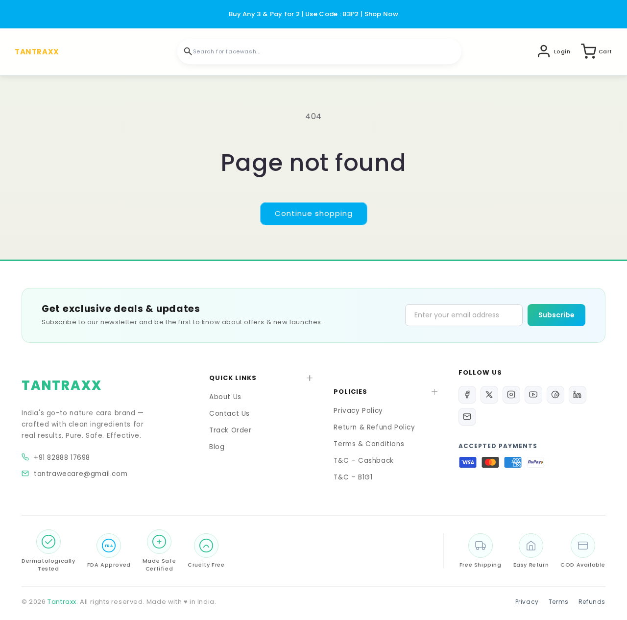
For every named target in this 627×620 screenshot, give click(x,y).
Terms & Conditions (369, 444)
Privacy (527, 601)
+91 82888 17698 (62, 457)
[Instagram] (511, 395)
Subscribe (556, 315)
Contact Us (229, 413)
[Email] (467, 417)
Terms (559, 601)
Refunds (592, 601)
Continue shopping (314, 213)
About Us (225, 397)
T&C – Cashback (363, 460)
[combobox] (319, 51)
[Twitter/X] (489, 395)
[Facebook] (467, 395)
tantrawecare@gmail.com (80, 473)
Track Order (230, 430)
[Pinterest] (555, 395)
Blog (216, 447)
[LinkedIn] (577, 395)
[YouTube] (533, 395)
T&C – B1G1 (353, 477)
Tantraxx (62, 601)
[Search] (188, 51)
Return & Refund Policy (374, 427)
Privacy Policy (358, 410)
